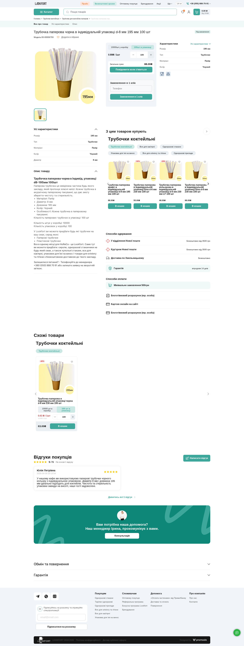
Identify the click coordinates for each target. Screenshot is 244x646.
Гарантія (41, 575)
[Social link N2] (46, 596)
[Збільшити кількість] (151, 54)
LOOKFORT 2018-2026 (63, 640)
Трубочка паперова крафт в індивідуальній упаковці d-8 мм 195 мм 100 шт (119, 189)
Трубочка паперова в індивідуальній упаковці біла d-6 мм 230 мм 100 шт (145, 188)
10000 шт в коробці (47, 409)
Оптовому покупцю (129, 4)
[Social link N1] (38, 596)
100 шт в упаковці (66, 409)
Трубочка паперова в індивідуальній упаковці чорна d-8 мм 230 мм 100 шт (55, 401)
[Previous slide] (108, 184)
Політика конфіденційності (88, 640)
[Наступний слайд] (206, 131)
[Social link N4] (55, 596)
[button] (40, 114)
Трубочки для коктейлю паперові (75, 19)
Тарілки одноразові (104, 602)
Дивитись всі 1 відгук (120, 497)
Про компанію (197, 593)
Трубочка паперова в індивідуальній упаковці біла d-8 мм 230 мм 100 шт (196, 188)
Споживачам (129, 593)
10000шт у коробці (119, 47)
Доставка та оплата (160, 602)
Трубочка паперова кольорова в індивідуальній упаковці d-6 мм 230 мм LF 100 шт (170, 189)
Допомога (156, 593)
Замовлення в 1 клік (131, 97)
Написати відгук (199, 458)
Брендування (147, 4)
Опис (74, 24)
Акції (159, 4)
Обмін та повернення (51, 564)
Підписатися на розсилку (61, 627)
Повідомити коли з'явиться (131, 69)
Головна (37, 19)
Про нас (193, 598)
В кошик (119, 206)
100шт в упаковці (142, 47)
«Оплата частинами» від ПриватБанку (168, 598)
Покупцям (100, 593)
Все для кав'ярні (147, 147)
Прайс (85, 4)
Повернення (156, 606)
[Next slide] (208, 184)
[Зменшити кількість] (133, 54)
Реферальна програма (132, 602)
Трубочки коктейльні (51, 19)
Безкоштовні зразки (105, 4)
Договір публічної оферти (114, 640)
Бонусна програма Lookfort (134, 606)
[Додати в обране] (128, 162)
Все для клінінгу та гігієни (154, 153)
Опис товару (42, 171)
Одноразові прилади (183, 153)
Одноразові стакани (172, 147)
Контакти (193, 602)
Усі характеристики (60, 24)
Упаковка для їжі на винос (123, 153)
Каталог (48, 12)
